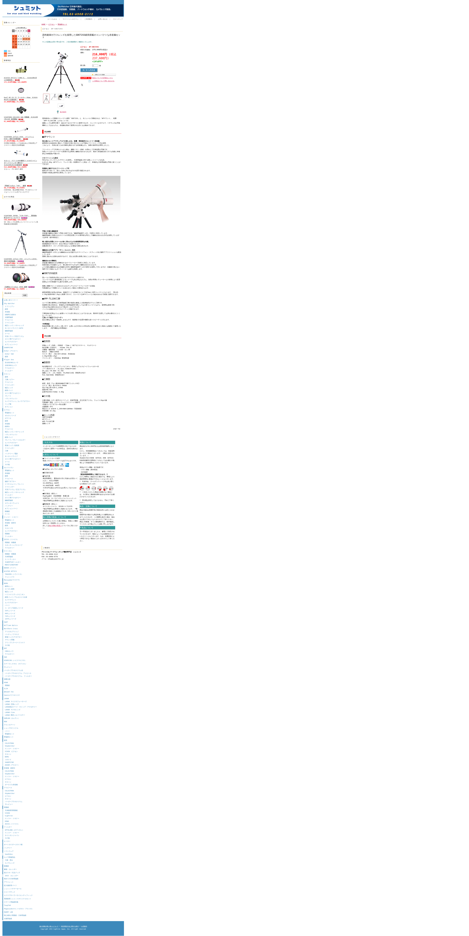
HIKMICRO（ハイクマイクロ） (15, 660)
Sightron (9, 816)
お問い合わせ (102, 19)
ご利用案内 (88, 19)
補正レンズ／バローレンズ (14, 325)
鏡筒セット (9, 586)
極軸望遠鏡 (9, 331)
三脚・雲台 (9, 860)
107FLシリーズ (10, 619)
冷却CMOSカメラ (11, 365)
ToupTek (7, 905)
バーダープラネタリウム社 (13, 670)
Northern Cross (11, 629)
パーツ (7, 605)
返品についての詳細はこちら (102, 78)
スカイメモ (9, 528)
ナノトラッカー (10, 559)
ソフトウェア (9, 851)
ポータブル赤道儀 (11, 785)
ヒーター (7, 841)
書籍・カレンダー (10, 869)
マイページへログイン (71, 19)
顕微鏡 (7, 511)
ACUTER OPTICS (10, 571)
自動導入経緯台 (10, 314)
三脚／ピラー (9, 379)
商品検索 (8, 293)
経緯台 (7, 426)
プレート (8, 396)
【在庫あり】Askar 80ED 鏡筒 (15, 287)
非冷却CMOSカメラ (11, 362)
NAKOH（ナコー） (10, 568)
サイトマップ (118, 19)
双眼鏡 (7, 534)
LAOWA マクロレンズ (12, 710)
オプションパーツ (11, 344)
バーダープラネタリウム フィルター (18, 676)
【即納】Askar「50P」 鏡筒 (15, 186)
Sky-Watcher (9, 303)
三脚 (6, 451)
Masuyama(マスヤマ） (12, 580)
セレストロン (9, 467)
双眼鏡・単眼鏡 (10, 542)
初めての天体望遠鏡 (11, 879)
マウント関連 (9, 640)
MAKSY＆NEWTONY (11, 565)
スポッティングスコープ (13, 545)
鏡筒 (6, 309)
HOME (43, 24)
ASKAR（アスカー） (12, 765)
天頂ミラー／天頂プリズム (14, 336)
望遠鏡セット (9, 413)
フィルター (9, 371)
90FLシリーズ (10, 613)
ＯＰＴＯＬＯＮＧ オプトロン (15, 664)
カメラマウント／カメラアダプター (17, 401)
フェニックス (9, 577)
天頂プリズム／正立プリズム (15, 489)
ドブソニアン (9, 306)
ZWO (5, 657)
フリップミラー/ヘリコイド (15, 642)
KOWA (6, 682)
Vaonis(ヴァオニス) (12, 695)
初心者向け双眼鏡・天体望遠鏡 (15, 915)
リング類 (8, 404)
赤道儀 (7, 312)
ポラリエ (8, 418)
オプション (9, 407)
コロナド (8, 759)
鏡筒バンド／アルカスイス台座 (16, 597)
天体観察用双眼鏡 (11, 810)
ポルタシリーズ (10, 415)
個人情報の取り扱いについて (49, 926)
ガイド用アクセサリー (13, 339)
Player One (9, 360)
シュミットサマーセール (12, 889)
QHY (5, 648)
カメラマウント (10, 600)
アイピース (9, 320)
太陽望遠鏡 (9, 317)
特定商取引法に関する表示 (70, 926)
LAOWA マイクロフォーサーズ (16, 701)
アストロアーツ (9, 725)
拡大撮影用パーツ (10, 885)
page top (116, 429)
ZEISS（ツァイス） (11, 539)
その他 (7, 464)
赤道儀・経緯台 (10, 523)
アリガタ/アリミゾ (12, 631)
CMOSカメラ (9, 651)
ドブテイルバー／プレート (14, 484)
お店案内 (84, 926)
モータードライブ (11, 456)
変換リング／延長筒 (12, 445)
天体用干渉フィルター (13, 562)
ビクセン (7, 410)
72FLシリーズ (10, 616)
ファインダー (9, 323)
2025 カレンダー (11, 876)
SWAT (6, 622)
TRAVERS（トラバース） (14, 574)
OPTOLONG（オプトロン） (14, 830)
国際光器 (7, 679)
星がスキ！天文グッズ (12, 873)
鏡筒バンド (9, 390)
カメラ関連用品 (9, 857)
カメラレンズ (9, 863)
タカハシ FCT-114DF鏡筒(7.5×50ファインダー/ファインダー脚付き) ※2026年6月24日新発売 (26, 163)
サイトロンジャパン (12, 835)
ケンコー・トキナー (11, 517)
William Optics (11, 625)
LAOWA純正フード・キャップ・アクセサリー (21, 707)
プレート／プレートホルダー (15, 440)
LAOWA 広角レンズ (12, 704)
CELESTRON (9, 743)
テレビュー (8, 667)
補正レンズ (9, 388)
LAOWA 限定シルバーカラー (15, 715)
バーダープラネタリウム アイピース (18, 673)
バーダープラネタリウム (13, 801)
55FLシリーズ (10, 611)
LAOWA (6, 698)
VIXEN (7, 813)
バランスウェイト (11, 398)
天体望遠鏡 (9, 557)
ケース (7, 334)
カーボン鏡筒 (9, 589)
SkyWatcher (10, 746)
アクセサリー (9, 368)
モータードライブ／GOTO (14, 328)
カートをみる (52, 19)
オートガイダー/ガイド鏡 (13, 844)
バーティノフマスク (12, 634)
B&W (5, 721)
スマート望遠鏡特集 (11, 902)
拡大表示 (63, 112)
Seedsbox (9, 854)
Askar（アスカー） (11, 351)
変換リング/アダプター (13, 637)
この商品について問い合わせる (103, 81)
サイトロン (8, 551)
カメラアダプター (11, 342)
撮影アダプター (10, 481)
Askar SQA (9, 354)
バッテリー (9, 506)
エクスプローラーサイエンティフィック (18, 895)
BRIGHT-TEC (9, 692)
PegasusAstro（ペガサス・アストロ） (18, 909)
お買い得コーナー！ (11, 300)
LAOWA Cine (10, 712)
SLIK (6, 688)
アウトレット (9, 882)
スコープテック (9, 892)
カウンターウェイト (12, 503)
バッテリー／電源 (11, 454)
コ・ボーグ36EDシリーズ (14, 608)
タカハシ (7, 374)
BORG (6, 583)
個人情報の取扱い (55, 526)
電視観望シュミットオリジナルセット (17, 899)
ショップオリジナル (11, 728)
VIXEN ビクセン (11, 751)
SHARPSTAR (8, 347)
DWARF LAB (8, 912)
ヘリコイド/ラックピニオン (15, 594)
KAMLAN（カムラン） (11, 718)
